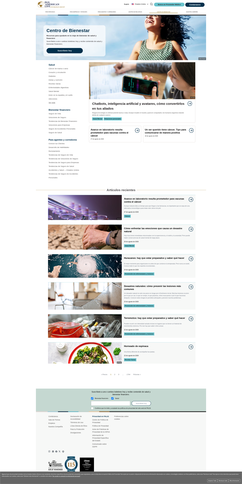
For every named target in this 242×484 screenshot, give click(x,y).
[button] (140, 4)
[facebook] (56, 451)
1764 (128, 374)
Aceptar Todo (212, 481)
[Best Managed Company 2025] (56, 465)
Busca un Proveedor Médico (169, 4)
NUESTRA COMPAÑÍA (192, 12)
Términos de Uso (76, 422)
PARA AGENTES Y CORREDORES (107, 12)
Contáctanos (195, 5)
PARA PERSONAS (50, 12)
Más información (234, 481)
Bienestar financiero (101, 398)
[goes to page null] (189, 103)
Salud (117, 398)
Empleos (51, 423)
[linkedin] (53, 451)
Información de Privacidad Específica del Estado (100, 438)
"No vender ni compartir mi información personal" (66, 476)
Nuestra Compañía (55, 427)
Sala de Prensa (54, 420)
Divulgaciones (75, 433)
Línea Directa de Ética (78, 426)
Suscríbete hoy (65, 51)
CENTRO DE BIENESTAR (163, 12)
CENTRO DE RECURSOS (135, 12)
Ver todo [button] (52, 103)
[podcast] (63, 451)
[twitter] (60, 451)
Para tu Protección (77, 429)
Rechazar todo (223, 481)
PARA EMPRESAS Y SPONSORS (78, 12)
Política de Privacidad (100, 426)
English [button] (126, 4)
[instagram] (49, 451)
